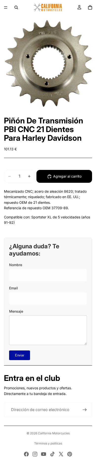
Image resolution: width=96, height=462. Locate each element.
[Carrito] (90, 7)
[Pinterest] (70, 454)
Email (13, 288)
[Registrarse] (85, 410)
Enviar (19, 355)
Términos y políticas (48, 443)
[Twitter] (61, 454)
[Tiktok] (52, 454)
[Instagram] (35, 454)
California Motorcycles (54, 433)
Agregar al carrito (67, 176)
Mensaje (16, 311)
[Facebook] (26, 454)
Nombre (15, 265)
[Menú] (5, 7)
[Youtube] (44, 454)
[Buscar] (16, 7)
